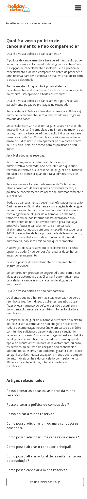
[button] (78, 8)
